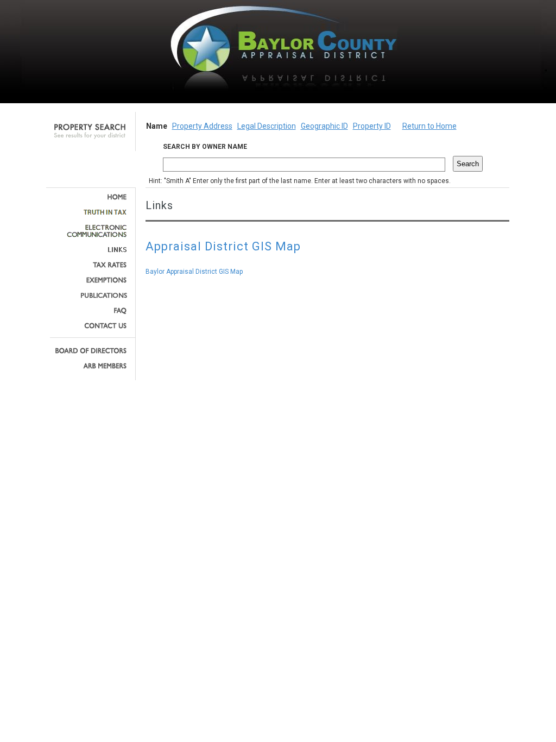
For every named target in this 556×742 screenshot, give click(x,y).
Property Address (202, 126)
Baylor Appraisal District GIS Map (194, 271)
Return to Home (429, 126)
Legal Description (266, 126)
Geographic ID (324, 126)
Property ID (372, 126)
